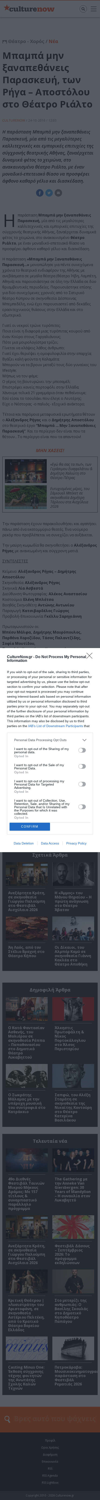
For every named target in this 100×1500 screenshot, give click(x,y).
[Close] (91, 657)
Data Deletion (24, 843)
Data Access (50, 843)
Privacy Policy (76, 843)
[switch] (82, 750)
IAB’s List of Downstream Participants (55, 726)
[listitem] (50, 740)
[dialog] (50, 750)
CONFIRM (29, 826)
